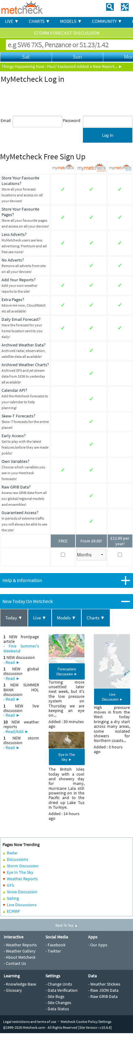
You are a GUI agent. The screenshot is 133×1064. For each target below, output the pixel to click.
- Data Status (57, 1009)
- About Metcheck (20, 957)
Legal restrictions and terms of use (29, 1021)
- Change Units (58, 984)
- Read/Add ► (16, 731)
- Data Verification (61, 990)
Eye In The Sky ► (66, 757)
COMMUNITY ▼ (107, 21)
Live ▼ (39, 618)
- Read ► (11, 662)
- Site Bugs (54, 996)
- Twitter (53, 951)
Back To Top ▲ (66, 925)
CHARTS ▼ (39, 21)
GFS (10, 885)
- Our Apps (97, 945)
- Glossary (13, 990)
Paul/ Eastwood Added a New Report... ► (84, 66)
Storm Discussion (23, 866)
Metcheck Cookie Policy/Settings (86, 1021)
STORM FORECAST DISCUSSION (67, 33)
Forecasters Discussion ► (66, 671)
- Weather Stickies (104, 984)
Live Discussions (21, 904)
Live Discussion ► (112, 697)
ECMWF (13, 911)
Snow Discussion (22, 891)
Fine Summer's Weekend (21, 648)
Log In (107, 135)
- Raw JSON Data (103, 990)
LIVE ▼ (12, 21)
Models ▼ (66, 618)
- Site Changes (58, 1002)
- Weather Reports (20, 945)
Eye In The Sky (20, 872)
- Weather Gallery (20, 951)
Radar (12, 853)
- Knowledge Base (20, 984)
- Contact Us (15, 963)
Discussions (17, 859)
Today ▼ (14, 618)
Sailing (13, 898)
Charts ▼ (96, 618)
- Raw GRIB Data (103, 996)
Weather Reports (22, 879)
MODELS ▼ (71, 21)
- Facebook (55, 945)
